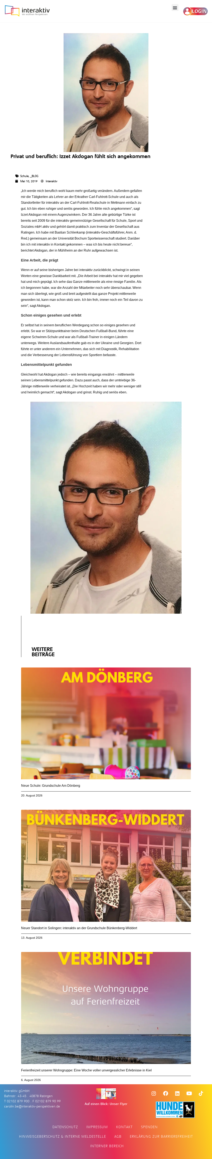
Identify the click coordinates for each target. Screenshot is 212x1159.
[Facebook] (166, 1093)
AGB (118, 1136)
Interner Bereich (107, 1146)
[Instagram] (154, 1093)
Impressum (97, 1127)
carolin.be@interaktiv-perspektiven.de (32, 1106)
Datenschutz (65, 1127)
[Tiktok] (201, 1093)
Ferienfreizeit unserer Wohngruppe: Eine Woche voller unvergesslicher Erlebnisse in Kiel (86, 1070)
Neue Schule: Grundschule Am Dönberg (50, 785)
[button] (175, 7)
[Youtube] (189, 1093)
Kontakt (124, 1127)
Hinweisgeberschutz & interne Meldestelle (62, 1136)
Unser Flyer (118, 1104)
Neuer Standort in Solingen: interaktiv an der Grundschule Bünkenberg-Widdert (79, 928)
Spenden (149, 1127)
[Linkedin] (177, 1093)
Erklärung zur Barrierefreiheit (161, 1136)
